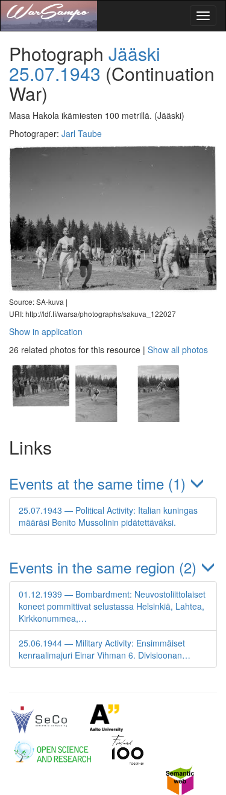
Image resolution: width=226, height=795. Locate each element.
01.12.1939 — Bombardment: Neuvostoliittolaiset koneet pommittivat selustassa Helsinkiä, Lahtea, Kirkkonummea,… (112, 606)
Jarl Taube (81, 133)
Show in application (46, 331)
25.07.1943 (55, 73)
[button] (113, 483)
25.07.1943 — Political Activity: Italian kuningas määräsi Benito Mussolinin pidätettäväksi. (108, 516)
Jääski (134, 53)
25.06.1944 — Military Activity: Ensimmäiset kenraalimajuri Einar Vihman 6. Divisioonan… (104, 649)
